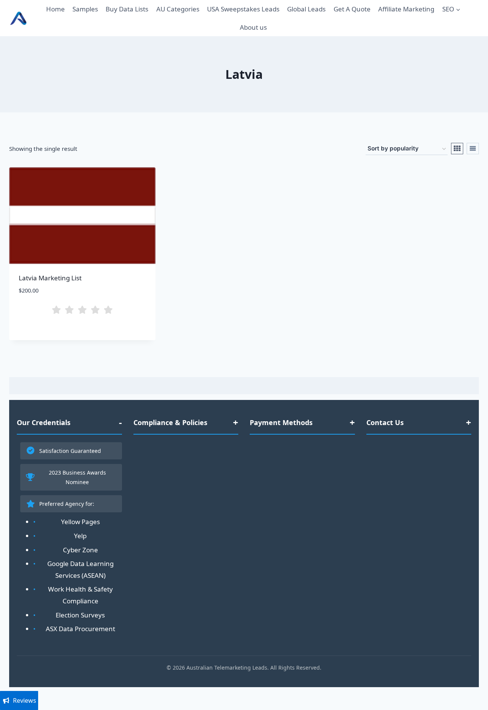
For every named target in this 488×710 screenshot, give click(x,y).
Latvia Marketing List (50, 277)
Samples (85, 9)
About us (253, 27)
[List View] (473, 148)
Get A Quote (352, 9)
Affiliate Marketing (406, 9)
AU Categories (177, 9)
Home (55, 9)
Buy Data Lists (127, 9)
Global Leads (306, 9)
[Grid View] (457, 148)
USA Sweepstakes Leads (243, 9)
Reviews (24, 700)
